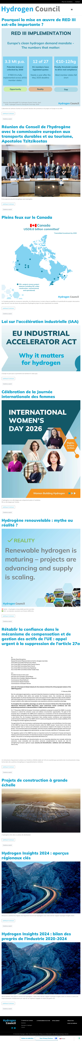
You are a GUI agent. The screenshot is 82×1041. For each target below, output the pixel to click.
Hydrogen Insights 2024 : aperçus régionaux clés (35, 855)
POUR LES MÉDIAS (72, 1023)
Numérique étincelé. (64, 1034)
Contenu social (7, 119)
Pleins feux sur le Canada (27, 217)
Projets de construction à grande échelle (35, 782)
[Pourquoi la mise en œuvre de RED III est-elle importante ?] (41, 67)
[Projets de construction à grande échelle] (41, 810)
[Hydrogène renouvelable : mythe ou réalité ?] (41, 567)
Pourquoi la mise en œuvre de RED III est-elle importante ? (39, 22)
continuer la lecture (8, 113)
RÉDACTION (70, 1020)
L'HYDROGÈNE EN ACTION (43, 1020)
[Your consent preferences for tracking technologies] (79, 1038)
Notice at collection (27, 1038)
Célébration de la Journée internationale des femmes (28, 394)
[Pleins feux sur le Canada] (41, 260)
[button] (71, 9)
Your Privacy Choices (46, 1038)
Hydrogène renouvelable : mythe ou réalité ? (37, 523)
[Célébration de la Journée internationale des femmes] (41, 449)
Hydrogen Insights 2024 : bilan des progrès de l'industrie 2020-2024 (36, 936)
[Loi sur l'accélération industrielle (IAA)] (41, 348)
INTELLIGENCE (55, 1020)
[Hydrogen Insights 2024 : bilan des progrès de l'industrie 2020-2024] (41, 968)
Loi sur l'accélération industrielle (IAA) (40, 321)
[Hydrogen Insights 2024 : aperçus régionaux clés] (41, 887)
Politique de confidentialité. (45, 1034)
